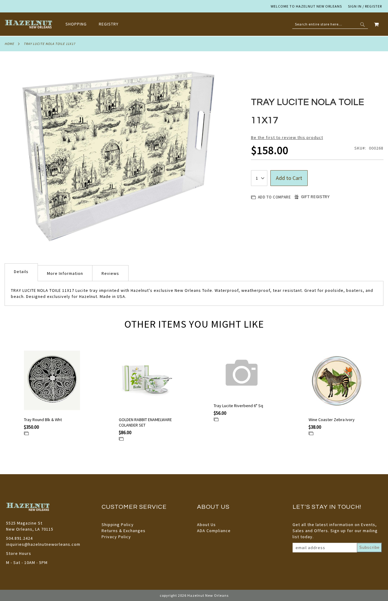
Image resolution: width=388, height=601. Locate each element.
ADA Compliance (214, 530)
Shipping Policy (118, 524)
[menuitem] (79, 24)
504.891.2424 (19, 538)
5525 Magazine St (24, 523)
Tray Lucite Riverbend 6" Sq (238, 405)
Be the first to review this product (287, 137)
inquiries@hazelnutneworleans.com (43, 544)
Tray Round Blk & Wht (43, 419)
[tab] (21, 272)
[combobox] (330, 24)
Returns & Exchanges (124, 530)
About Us (206, 524)
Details (21, 271)
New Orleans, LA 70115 (29, 529)
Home (9, 44)
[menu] (95, 24)
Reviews (110, 273)
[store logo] (29, 24)
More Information (65, 273)
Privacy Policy (116, 536)
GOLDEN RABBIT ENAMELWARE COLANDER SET (145, 422)
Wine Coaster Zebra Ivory (332, 419)
